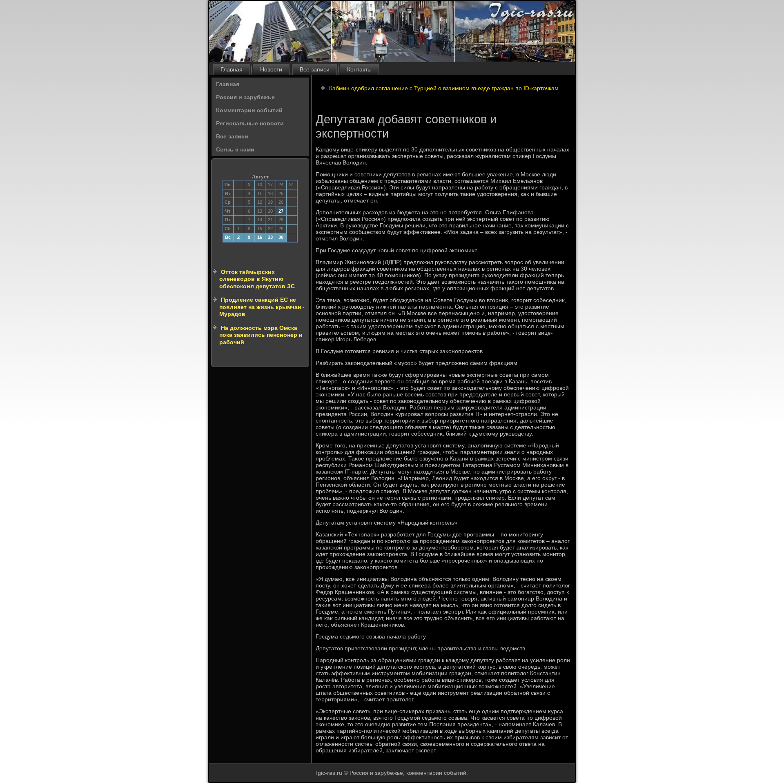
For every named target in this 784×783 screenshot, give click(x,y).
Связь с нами (235, 149)
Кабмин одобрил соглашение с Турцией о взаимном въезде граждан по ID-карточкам (444, 88)
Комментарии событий (249, 110)
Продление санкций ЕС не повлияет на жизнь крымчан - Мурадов (262, 306)
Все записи (315, 69)
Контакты (359, 69)
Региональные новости (250, 123)
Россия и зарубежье (245, 97)
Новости (271, 69)
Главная (231, 69)
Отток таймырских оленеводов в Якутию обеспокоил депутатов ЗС (257, 279)
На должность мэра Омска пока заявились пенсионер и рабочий (261, 335)
